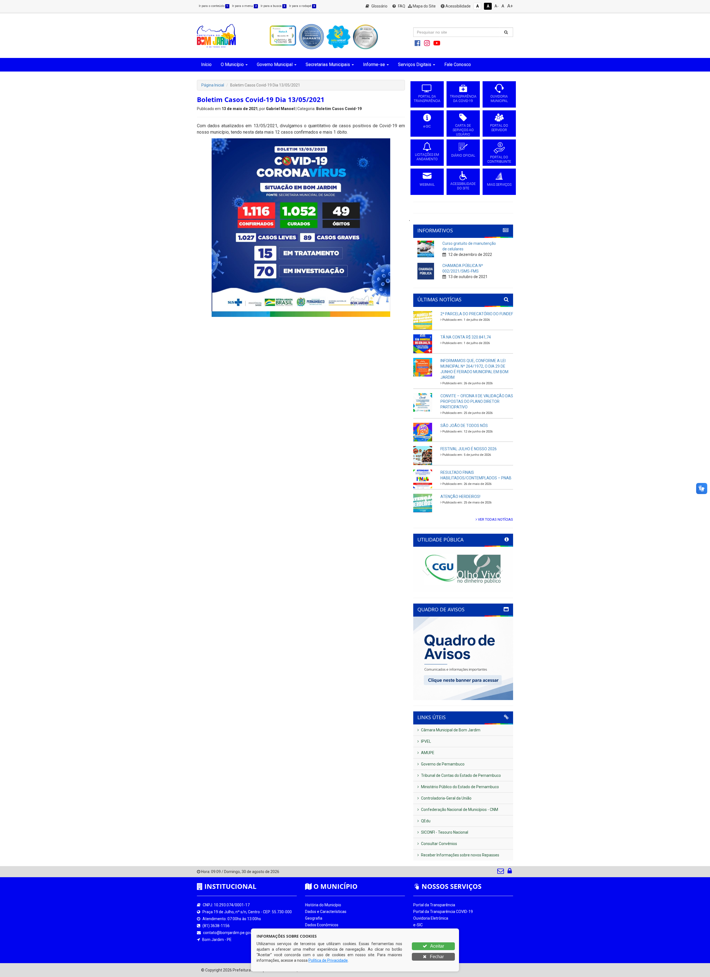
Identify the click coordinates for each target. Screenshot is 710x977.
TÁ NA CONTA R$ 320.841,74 (465, 337)
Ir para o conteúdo (213, 6)
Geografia (313, 918)
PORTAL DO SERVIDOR (499, 128)
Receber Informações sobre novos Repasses (459, 855)
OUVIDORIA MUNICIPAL (499, 99)
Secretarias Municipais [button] (328, 64)
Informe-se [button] (374, 64)
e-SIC (427, 126)
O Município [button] (232, 64)
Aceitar (436, 946)
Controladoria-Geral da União (445, 798)
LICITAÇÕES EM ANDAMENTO (427, 157)
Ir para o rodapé (302, 6)
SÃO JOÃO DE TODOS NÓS (464, 425)
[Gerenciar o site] (509, 872)
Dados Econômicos (321, 925)
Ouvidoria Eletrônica (430, 918)
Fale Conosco (457, 64)
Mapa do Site (424, 6)
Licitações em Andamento (436, 938)
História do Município (323, 905)
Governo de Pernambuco (442, 764)
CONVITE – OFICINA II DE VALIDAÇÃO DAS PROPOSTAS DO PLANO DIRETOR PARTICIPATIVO (476, 401)
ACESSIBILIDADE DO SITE (463, 186)
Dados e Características (325, 911)
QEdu (425, 821)
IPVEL (425, 741)
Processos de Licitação (433, 931)
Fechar (436, 956)
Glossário (379, 6)
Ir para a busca (273, 6)
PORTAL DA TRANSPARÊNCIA (427, 99)
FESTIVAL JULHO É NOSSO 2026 (468, 449)
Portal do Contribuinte (432, 951)
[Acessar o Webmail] (501, 872)
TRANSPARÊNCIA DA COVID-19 (463, 99)
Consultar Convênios (438, 843)
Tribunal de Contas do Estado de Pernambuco (460, 775)
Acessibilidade (458, 6)
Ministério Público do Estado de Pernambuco (459, 787)
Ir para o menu (244, 6)
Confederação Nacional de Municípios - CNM (459, 809)
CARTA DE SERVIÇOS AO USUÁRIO (463, 130)
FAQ (401, 6)
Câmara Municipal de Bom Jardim (450, 730)
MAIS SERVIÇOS (499, 185)
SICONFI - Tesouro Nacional (444, 832)
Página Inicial (212, 85)
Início (206, 64)
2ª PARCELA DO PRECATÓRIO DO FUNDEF (476, 314)
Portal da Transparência (434, 905)
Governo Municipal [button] (275, 64)
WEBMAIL (427, 185)
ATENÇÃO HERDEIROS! (460, 496)
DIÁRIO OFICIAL (463, 155)
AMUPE (427, 752)
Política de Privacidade (328, 960)
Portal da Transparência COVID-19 (443, 911)
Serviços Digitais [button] (414, 64)
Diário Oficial (424, 945)
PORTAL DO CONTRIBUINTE (499, 159)
